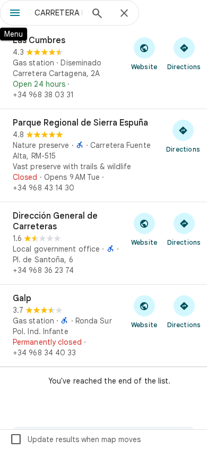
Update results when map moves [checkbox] (75, 439)
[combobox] (58, 12)
